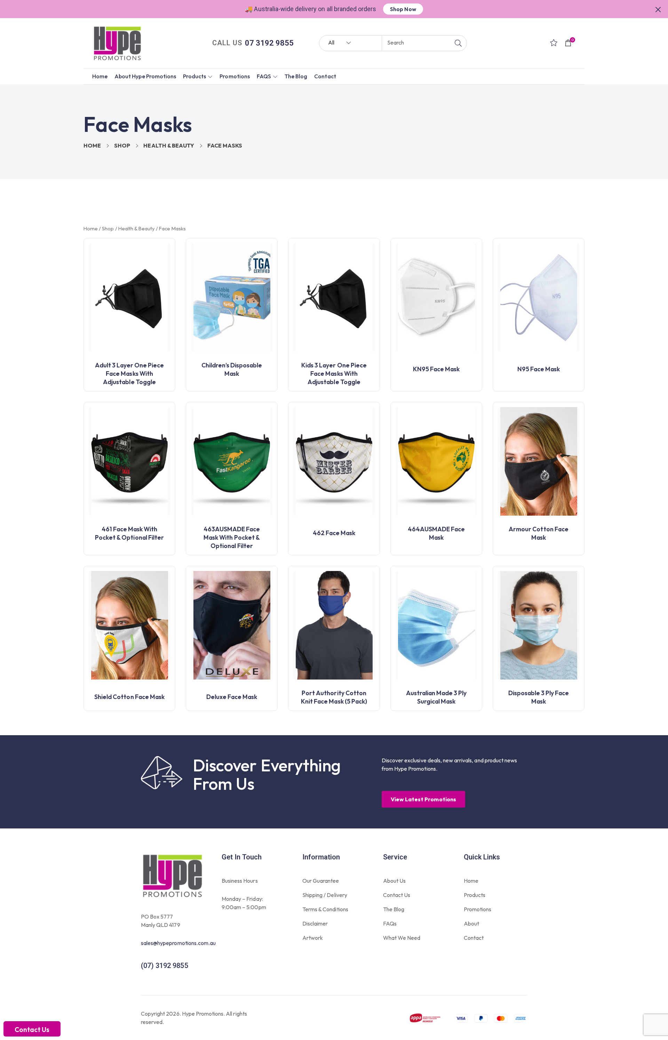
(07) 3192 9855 (164, 965)
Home (92, 145)
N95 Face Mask (538, 369)
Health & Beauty (168, 145)
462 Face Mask (334, 533)
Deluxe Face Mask (231, 697)
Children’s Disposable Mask (231, 369)
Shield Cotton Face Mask (129, 697)
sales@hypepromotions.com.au (178, 942)
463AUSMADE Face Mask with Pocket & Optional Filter (232, 537)
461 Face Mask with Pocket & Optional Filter (129, 533)
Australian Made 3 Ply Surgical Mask (436, 697)
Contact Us (32, 1029)
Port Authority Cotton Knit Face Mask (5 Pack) (334, 697)
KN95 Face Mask (436, 369)
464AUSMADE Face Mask (436, 533)
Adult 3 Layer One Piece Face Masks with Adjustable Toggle (129, 373)
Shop (122, 145)
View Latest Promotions (423, 799)
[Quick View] (167, 257)
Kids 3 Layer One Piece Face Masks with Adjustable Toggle (334, 373)
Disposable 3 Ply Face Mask (538, 697)
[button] (658, 8)
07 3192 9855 (269, 43)
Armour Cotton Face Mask (538, 533)
